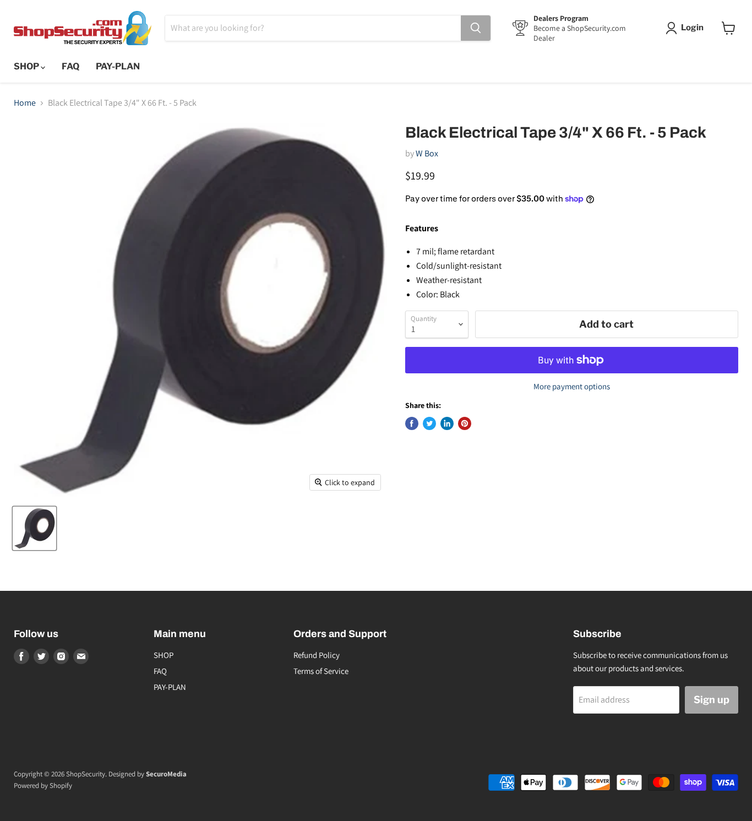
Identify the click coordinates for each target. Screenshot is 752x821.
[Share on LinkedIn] (447, 423)
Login (692, 27)
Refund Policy (316, 655)
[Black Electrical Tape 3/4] (34, 528)
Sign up (711, 699)
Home (25, 103)
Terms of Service (320, 671)
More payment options (571, 386)
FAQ (70, 66)
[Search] (476, 28)
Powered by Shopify (43, 785)
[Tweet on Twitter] (429, 423)
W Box (427, 153)
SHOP (27, 66)
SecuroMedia (166, 774)
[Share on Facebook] (411, 423)
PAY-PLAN (118, 66)
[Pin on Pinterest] (464, 423)
